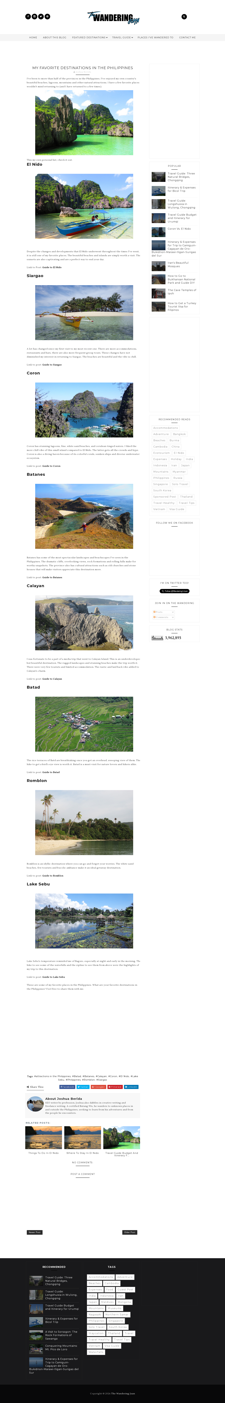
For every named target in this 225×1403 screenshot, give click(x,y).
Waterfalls (96, 1352)
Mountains (161, 471)
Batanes (89, 1076)
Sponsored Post (164, 496)
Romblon (89, 1079)
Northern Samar (117, 1314)
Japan (185, 465)
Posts (159, 612)
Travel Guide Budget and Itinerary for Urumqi (182, 218)
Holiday (176, 459)
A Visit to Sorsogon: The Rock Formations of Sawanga (61, 1335)
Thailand (186, 496)
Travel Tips (187, 503)
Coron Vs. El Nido (179, 228)
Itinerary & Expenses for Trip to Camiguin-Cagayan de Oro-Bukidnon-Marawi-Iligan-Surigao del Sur (174, 248)
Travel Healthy (164, 503)
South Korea (162, 490)
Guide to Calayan (52, 679)
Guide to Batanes (52, 577)
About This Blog (54, 37)
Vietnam (159, 509)
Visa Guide (176, 509)
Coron (113, 1076)
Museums (115, 1308)
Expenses (160, 459)
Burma (174, 440)
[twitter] (41, 16)
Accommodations (165, 427)
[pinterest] (47, 16)
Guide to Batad (51, 772)
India (189, 459)
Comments (161, 617)
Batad (77, 1076)
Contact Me (187, 37)
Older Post (129, 1232)
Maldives (107, 1302)
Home (33, 37)
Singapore (160, 484)
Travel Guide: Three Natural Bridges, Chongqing (181, 177)
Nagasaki (95, 1314)
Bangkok (179, 434)
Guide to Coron (51, 466)
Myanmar (179, 471)
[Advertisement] (112, 51)
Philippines (74, 1079)
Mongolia (124, 1302)
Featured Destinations (88, 37)
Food (109, 1289)
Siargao (102, 1079)
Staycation (96, 1333)
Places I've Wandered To (155, 37)
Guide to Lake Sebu (53, 977)
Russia (177, 478)
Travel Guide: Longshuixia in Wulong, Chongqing (181, 204)
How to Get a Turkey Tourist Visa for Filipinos (182, 307)
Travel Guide (121, 37)
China (176, 446)
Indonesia (160, 465)
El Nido (124, 1076)
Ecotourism (161, 452)
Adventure (161, 434)
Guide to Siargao (52, 364)
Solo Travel (180, 484)
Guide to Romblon (52, 875)
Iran (174, 465)
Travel (129, 1333)
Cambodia (160, 446)
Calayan (102, 1076)
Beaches (159, 440)
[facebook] (28, 16)
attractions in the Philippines (53, 1076)
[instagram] (34, 16)
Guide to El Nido (52, 267)
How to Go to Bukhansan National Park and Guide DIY (181, 279)
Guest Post (125, 1289)
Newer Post (35, 1232)
